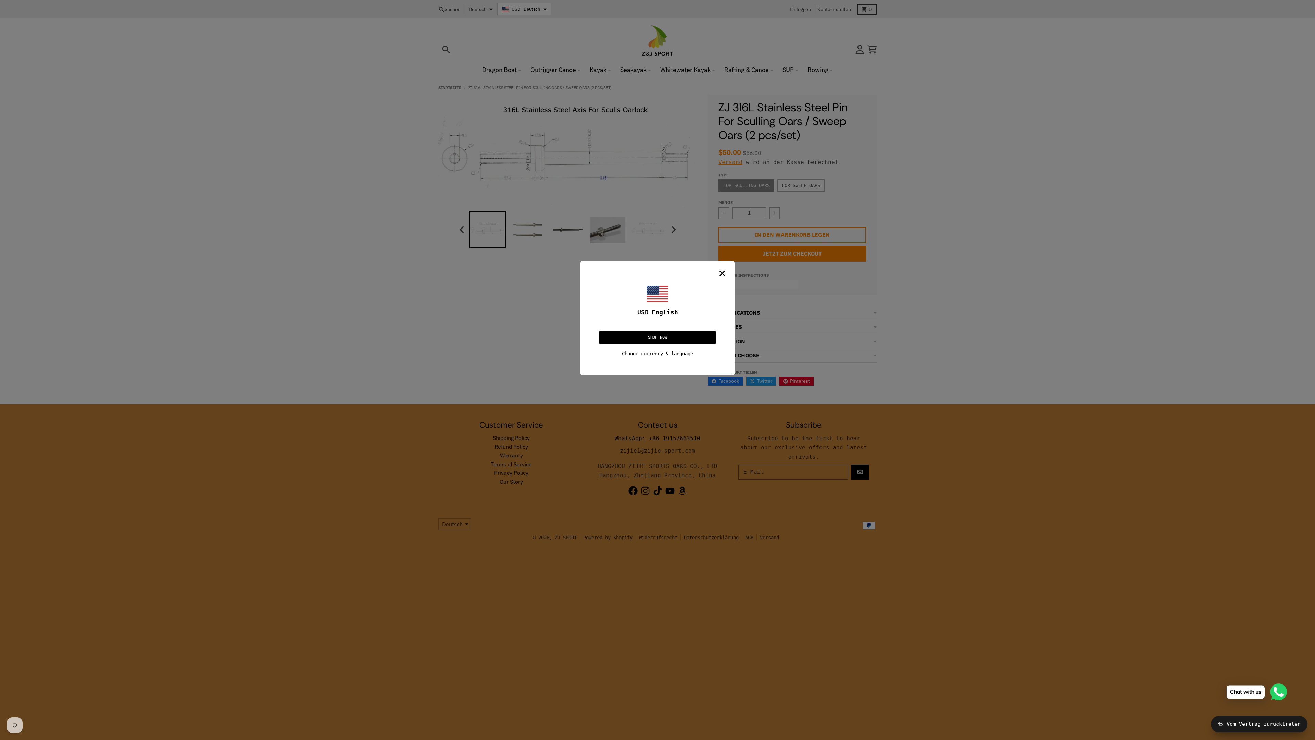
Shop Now (657, 337)
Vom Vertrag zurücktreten (1264, 724)
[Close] (722, 273)
